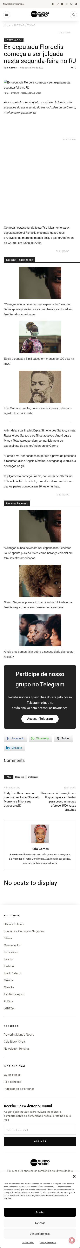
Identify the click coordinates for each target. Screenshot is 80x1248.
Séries (8, 938)
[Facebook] (66, 4)
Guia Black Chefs (15, 1041)
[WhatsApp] (71, 4)
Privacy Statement (48, 1243)
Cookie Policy (28, 1243)
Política (8, 1001)
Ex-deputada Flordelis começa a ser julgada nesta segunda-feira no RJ (40, 54)
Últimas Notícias (14, 924)
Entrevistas (11, 952)
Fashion (9, 966)
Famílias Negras (14, 994)
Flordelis (19, 776)
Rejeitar (40, 1223)
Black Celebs (12, 973)
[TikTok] (58, 4)
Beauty (8, 959)
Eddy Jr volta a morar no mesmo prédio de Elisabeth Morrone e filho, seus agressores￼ (21, 799)
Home (7, 25)
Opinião (9, 987)
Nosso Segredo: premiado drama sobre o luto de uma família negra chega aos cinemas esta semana (38, 605)
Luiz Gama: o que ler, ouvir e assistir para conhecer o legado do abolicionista (37, 411)
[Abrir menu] (6, 14)
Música (8, 980)
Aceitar (40, 1212)
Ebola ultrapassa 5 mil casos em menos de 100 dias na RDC (39, 361)
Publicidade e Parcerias (19, 1088)
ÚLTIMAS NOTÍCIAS (24, 25)
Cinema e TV (12, 945)
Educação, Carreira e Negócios (24, 931)
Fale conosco (12, 1081)
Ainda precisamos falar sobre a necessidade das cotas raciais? (38, 654)
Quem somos (12, 1074)
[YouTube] (62, 4)
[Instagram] (53, 4)
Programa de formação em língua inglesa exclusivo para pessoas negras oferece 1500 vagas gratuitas (58, 801)
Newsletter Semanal (13, 4)
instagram (33, 776)
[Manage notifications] (72, 1240)
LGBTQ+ (9, 1008)
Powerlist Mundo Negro (19, 1034)
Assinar (40, 1141)
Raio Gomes (10, 67)
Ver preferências (40, 1233)
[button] (74, 1176)
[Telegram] (75, 4)
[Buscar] (73, 14)
